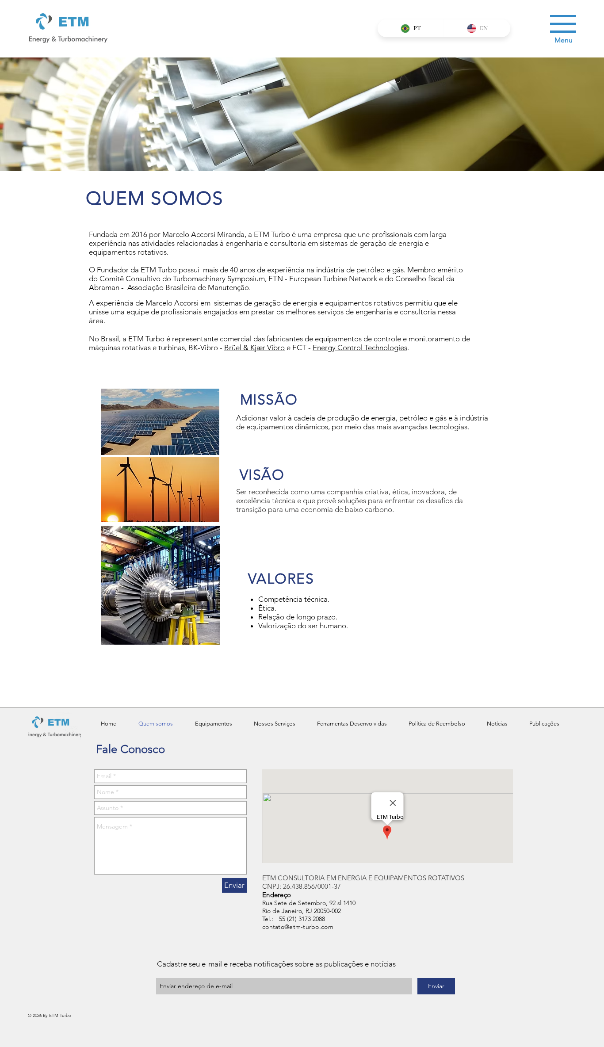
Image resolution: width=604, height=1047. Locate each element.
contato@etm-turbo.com (297, 927)
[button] (563, 24)
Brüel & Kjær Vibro (254, 347)
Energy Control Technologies (360, 347)
